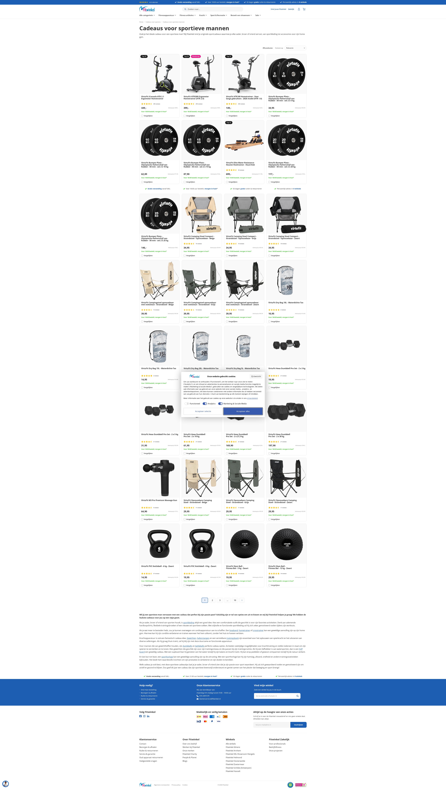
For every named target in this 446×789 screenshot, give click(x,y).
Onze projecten (275, 750)
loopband (234, 630)
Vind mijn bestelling (148, 690)
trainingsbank (233, 638)
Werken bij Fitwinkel (191, 747)
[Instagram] (144, 716)
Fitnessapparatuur (166, 15)
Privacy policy (176, 785)
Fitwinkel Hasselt (233, 771)
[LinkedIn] (148, 716)
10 (235, 600)
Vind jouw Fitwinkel (278, 9)
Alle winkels (231, 743)
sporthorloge (167, 657)
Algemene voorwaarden (162, 785)
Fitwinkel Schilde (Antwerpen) (238, 768)
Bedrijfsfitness (275, 747)
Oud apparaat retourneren (151, 757)
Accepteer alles (243, 411)
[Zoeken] (297, 696)
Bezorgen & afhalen (148, 693)
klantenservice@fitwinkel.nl (210, 699)
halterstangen (203, 638)
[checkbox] (192, 403)
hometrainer (244, 630)
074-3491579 (204, 696)
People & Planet (190, 757)
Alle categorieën (146, 15)
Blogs (185, 761)
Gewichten (191, 638)
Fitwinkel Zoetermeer (235, 764)
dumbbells (187, 646)
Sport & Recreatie (217, 15)
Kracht (202, 15)
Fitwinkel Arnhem (233, 750)
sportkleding (188, 622)
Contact (142, 743)
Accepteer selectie (203, 411)
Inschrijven (298, 725)
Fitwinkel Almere (233, 747)
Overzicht (257, 376)
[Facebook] (140, 716)
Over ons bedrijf (190, 743)
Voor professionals (277, 743)
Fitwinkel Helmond (234, 757)
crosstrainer (258, 630)
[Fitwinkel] (145, 785)
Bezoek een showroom (240, 15)
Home (141, 22)
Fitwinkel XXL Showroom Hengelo (240, 754)
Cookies (185, 785)
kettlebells (199, 646)
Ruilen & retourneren (149, 696)
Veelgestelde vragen (148, 761)
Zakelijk (291, 9)
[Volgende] (241, 600)
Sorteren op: (279, 48)
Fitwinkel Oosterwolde (235, 761)
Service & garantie (148, 699)
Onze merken (188, 750)
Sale (257, 15)
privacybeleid (252, 398)
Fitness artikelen (187, 15)
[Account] (299, 9)
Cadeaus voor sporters (153, 22)
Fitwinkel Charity (190, 754)
